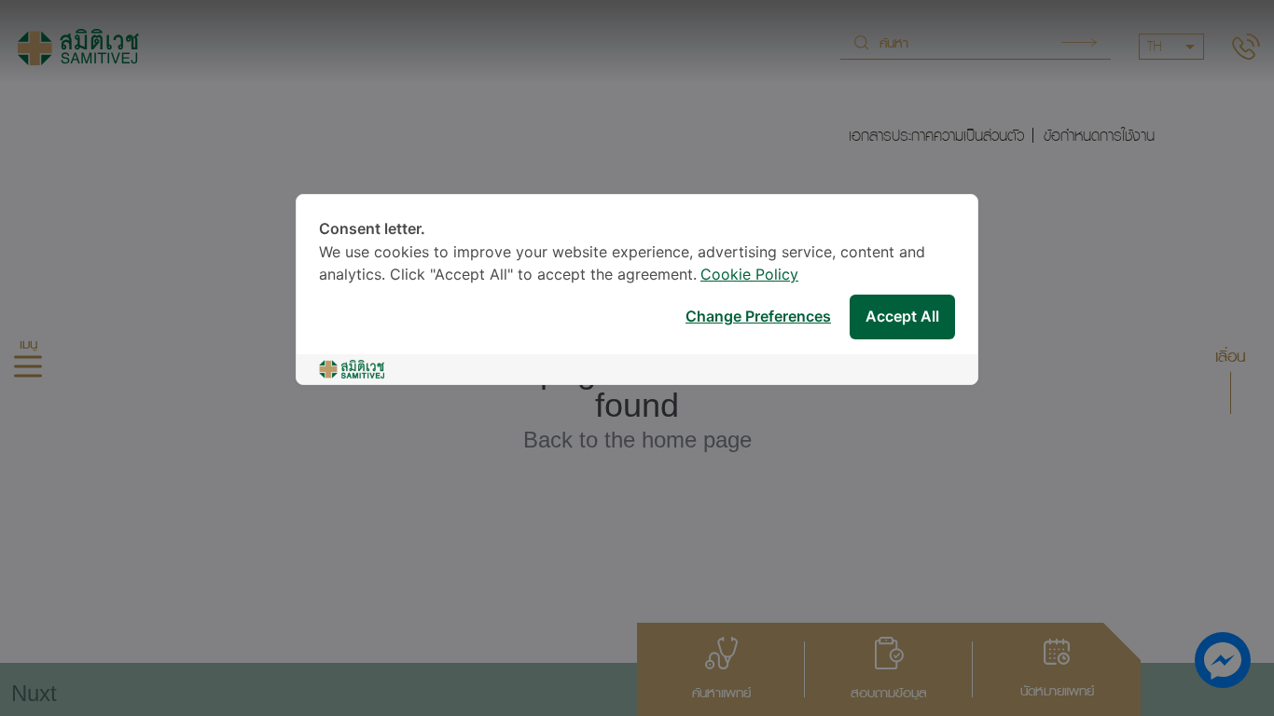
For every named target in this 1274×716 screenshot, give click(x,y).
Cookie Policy (749, 275)
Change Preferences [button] (758, 317)
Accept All (902, 317)
